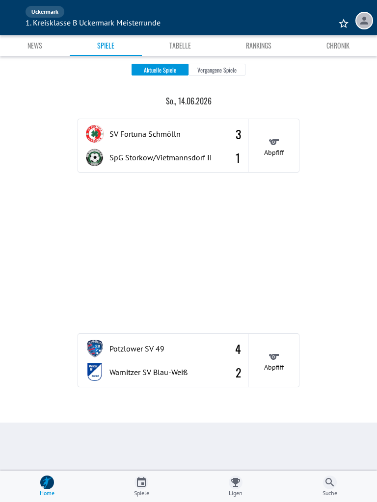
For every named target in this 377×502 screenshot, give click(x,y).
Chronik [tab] (338, 45)
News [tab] (34, 45)
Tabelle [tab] (180, 45)
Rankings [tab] (258, 45)
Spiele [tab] (105, 45)
